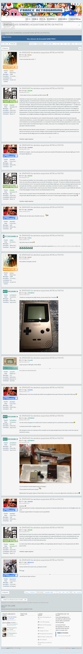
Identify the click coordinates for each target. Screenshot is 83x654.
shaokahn (12, 159)
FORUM (34, 19)
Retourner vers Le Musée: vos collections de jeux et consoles (16, 602)
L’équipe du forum (43, 631)
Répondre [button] (5, 48)
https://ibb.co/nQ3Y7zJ (60, 246)
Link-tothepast (43, 639)
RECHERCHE (51, 19)
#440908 (23, 257)
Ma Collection (23, 370)
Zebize (11, 240)
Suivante (79, 43)
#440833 (23, 55)
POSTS (41, 19)
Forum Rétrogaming (44, 622)
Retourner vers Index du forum (40, 602)
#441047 (23, 360)
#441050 (23, 390)
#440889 (23, 147)
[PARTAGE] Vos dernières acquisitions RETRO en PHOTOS (25, 33)
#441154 (23, 530)
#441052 (23, 418)
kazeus (12, 71)
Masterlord (13, 579)
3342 (60, 43)
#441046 (23, 293)
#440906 (23, 238)
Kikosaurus (12, 618)
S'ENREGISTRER (73, 19)
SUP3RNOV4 (13, 295)
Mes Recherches (32, 370)
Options (26, 592)
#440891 (23, 176)
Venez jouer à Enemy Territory (16, 628)
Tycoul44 (12, 372)
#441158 (23, 562)
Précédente (32, 43)
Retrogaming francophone (46, 633)
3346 (74, 43)
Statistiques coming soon (45, 636)
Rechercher (13, 43)
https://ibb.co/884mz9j (73, 246)
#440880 (23, 90)
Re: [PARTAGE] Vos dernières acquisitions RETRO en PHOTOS (41, 52)
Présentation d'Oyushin (15, 633)
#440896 (23, 209)
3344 (67, 43)
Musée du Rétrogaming (45, 625)
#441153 (23, 501)
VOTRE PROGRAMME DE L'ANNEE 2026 (18, 617)
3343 (64, 43)
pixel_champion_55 (14, 624)
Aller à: (3, 597)
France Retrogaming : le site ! (44, 618)
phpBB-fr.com (13, 652)
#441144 (23, 440)
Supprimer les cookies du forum (45, 643)
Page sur (49, 43)
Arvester (12, 105)
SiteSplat (73, 648)
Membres (41, 628)
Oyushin (11, 629)
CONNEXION (62, 19)
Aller (25, 599)
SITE (27, 19)
